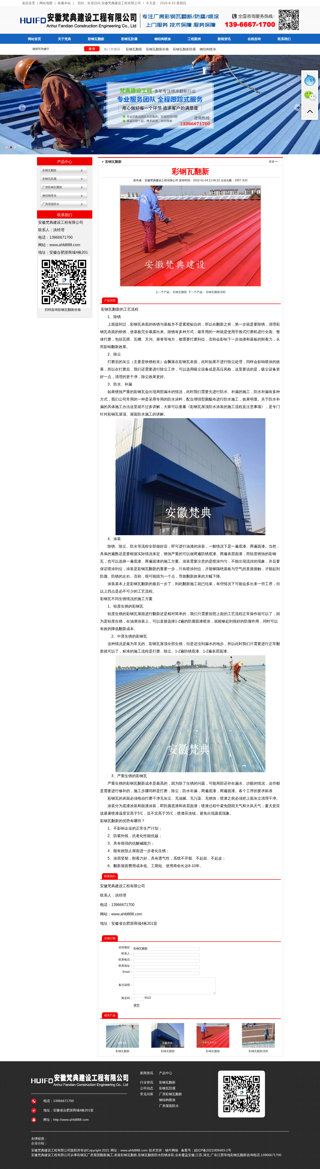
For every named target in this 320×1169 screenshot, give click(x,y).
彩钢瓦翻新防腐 (184, 49)
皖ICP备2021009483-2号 (212, 1150)
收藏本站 (64, 3)
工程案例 (194, 39)
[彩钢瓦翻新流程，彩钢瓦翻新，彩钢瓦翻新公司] (258, 1046)
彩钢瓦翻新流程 (216, 292)
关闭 (245, 180)
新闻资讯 (224, 39)
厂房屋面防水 (50, 204)
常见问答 (146, 1094)
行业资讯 (146, 1082)
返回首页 (28, 3)
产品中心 (64, 162)
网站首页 (34, 39)
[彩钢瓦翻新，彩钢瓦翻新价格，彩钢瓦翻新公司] (122, 1046)
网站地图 (45, 3)
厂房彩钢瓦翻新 (52, 187)
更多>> (273, 161)
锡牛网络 (171, 1150)
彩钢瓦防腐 (129, 39)
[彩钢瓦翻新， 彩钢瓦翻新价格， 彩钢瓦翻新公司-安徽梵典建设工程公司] (167, 1046)
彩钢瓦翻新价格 (157, 49)
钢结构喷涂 (162, 39)
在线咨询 (254, 39)
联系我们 (284, 39)
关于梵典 (64, 39)
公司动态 (146, 1088)
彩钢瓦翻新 (96, 39)
